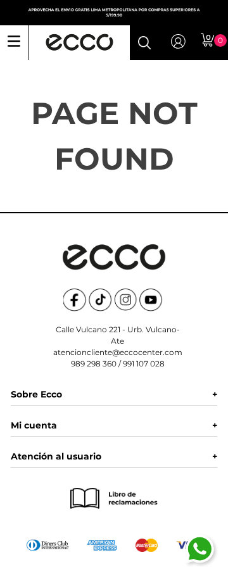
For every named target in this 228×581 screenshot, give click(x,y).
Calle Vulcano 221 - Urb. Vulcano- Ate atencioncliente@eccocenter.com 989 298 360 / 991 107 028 (117, 346)
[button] (144, 42)
